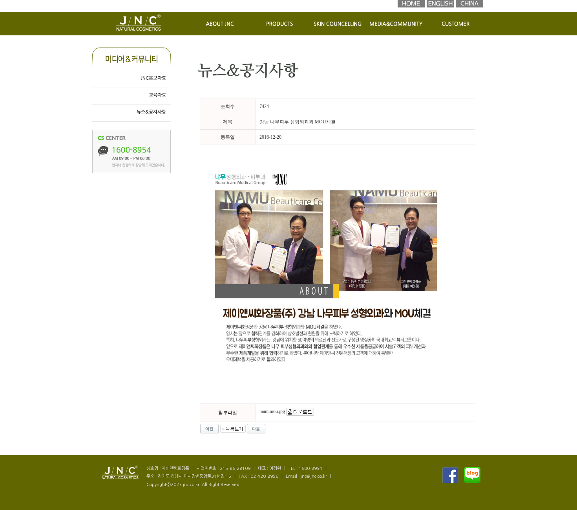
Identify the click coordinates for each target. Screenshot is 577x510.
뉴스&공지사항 (151, 112)
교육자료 (157, 95)
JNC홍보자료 (153, 78)
